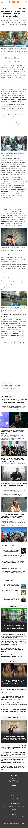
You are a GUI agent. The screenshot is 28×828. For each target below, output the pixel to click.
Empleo (16, 798)
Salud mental (17, 385)
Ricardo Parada (6, 28)
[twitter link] (10, 781)
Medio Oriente (6, 5)
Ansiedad (11, 383)
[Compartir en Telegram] (18, 57)
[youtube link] (15, 781)
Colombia (8, 787)
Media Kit (14, 809)
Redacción (12, 798)
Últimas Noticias (17, 791)
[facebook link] (7, 781)
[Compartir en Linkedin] (15, 57)
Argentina (6, 806)
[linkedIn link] (21, 781)
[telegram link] (18, 781)
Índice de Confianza (14, 5)
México (24, 787)
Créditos (25, 5)
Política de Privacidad (19, 816)
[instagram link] (13, 781)
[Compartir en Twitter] (12, 57)
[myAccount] (26, 2)
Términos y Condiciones (9, 816)
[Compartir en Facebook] (9, 57)
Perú (5, 791)
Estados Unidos (19, 787)
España (13, 787)
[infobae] (14, 2)
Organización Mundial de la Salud (8, 388)
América (4, 787)
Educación (3, 8)
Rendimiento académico (7, 390)
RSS (23, 791)
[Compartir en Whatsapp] (6, 57)
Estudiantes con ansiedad (7, 385)
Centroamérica (10, 791)
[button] (2, 1)
